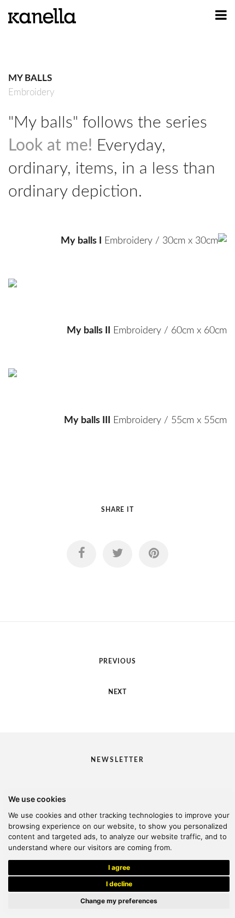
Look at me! (50, 145)
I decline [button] (119, 884)
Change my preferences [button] (118, 901)
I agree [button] (119, 867)
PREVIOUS (117, 661)
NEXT (117, 692)
